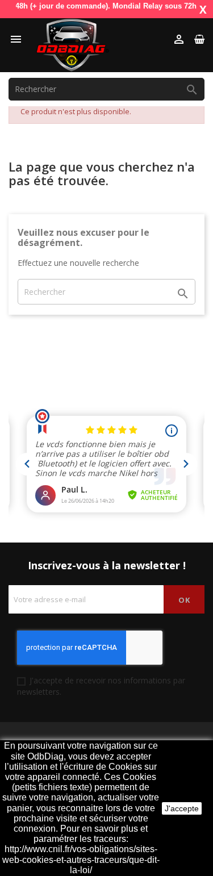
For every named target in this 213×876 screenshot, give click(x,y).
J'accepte (182, 808)
